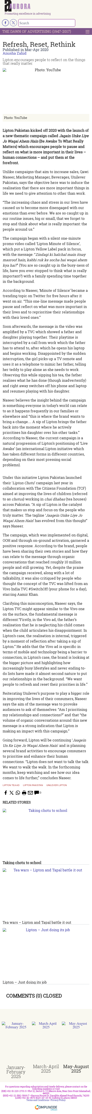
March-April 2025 (46, 1068)
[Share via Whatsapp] (18, 792)
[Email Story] (30, 792)
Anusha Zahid (15, 53)
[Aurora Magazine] (47, 6)
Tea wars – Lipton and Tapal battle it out (37, 922)
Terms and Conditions (37, 1100)
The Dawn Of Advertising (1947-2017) (36, 31)
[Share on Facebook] (5, 792)
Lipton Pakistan (33, 785)
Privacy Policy (58, 1100)
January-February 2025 (15, 1071)
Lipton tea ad (11, 785)
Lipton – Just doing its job (25, 982)
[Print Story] (24, 792)
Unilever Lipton (56, 785)
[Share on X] (11, 792)
